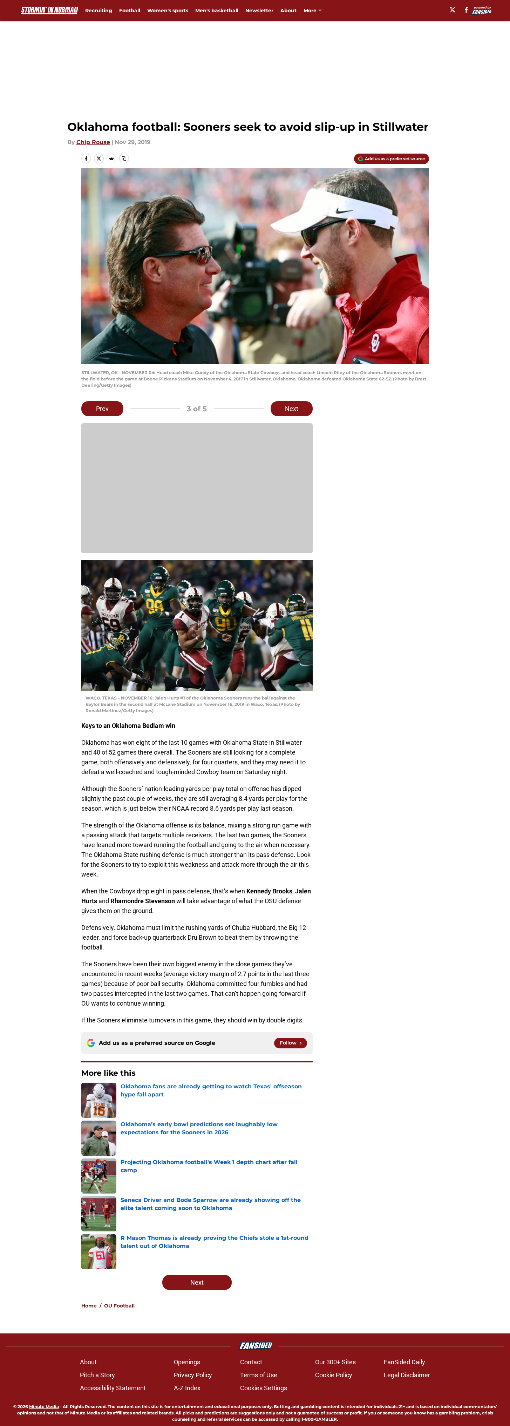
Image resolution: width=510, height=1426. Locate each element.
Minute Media (44, 1406)
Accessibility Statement (113, 1388)
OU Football (119, 1306)
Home (89, 1306)
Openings (187, 1362)
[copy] (124, 158)
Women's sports (167, 10)
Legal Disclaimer (407, 1375)
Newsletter (259, 10)
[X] (452, 10)
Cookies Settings (263, 1388)
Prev (102, 408)
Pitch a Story (97, 1375)
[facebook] (466, 10)
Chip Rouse (93, 142)
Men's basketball (216, 10)
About (288, 10)
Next (291, 408)
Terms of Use (258, 1375)
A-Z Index (187, 1388)
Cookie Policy (333, 1375)
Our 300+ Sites (335, 1362)
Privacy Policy (193, 1375)
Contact (251, 1362)
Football (129, 10)
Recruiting (98, 10)
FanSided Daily (404, 1362)
